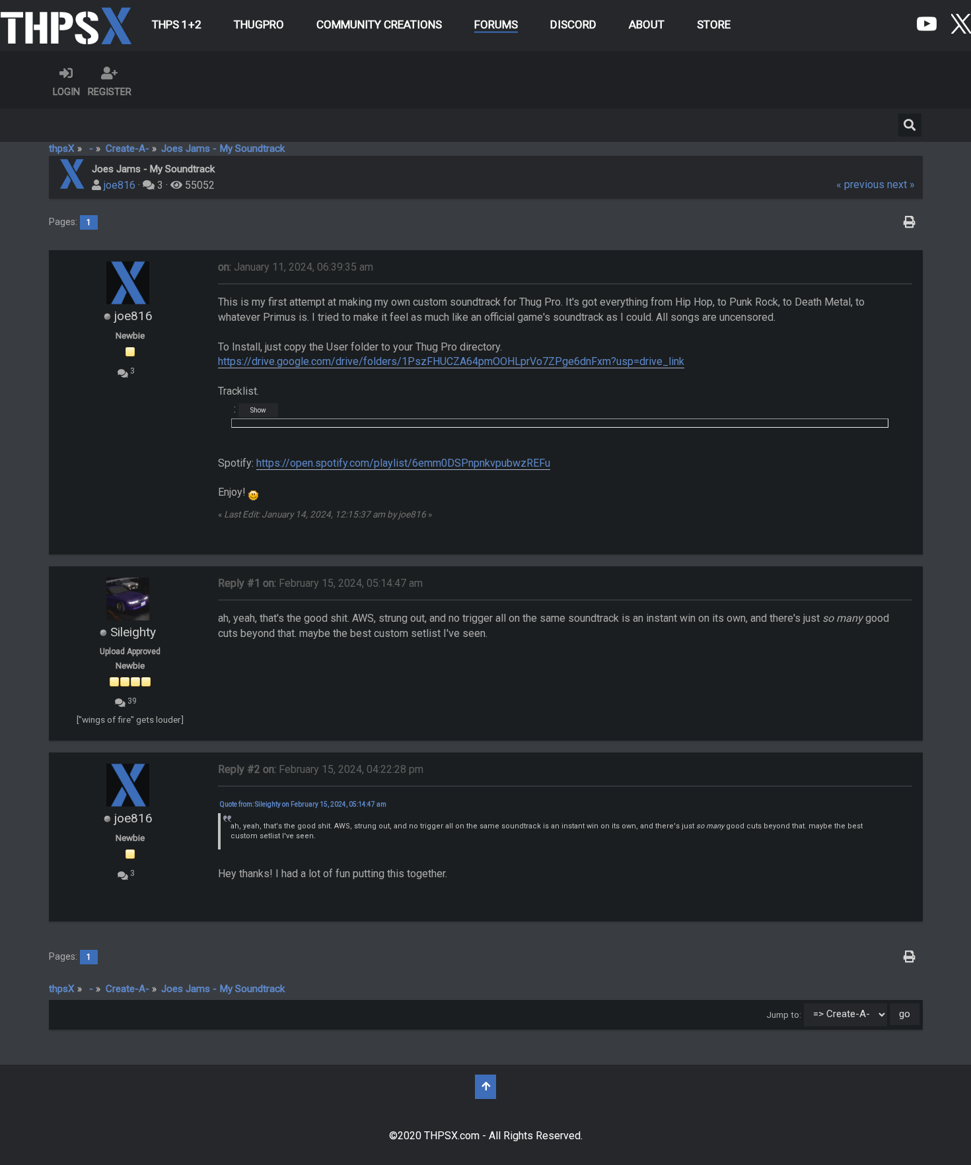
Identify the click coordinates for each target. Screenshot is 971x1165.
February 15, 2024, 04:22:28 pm (320, 769)
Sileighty (133, 632)
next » (901, 184)
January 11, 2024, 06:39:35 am (295, 267)
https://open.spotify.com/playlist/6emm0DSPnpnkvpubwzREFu (403, 463)
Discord (573, 24)
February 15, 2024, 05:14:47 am (320, 583)
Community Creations (379, 24)
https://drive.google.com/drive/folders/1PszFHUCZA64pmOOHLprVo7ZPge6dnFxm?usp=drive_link (451, 361)
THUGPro (259, 24)
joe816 (119, 185)
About (647, 24)
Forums (496, 24)
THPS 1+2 (176, 24)
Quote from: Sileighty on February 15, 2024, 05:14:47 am (303, 804)
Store (714, 24)
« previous (860, 184)
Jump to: (783, 1014)
